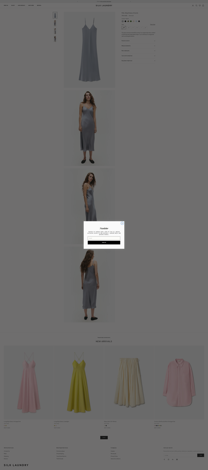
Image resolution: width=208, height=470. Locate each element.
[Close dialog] (122, 223)
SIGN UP (104, 242)
